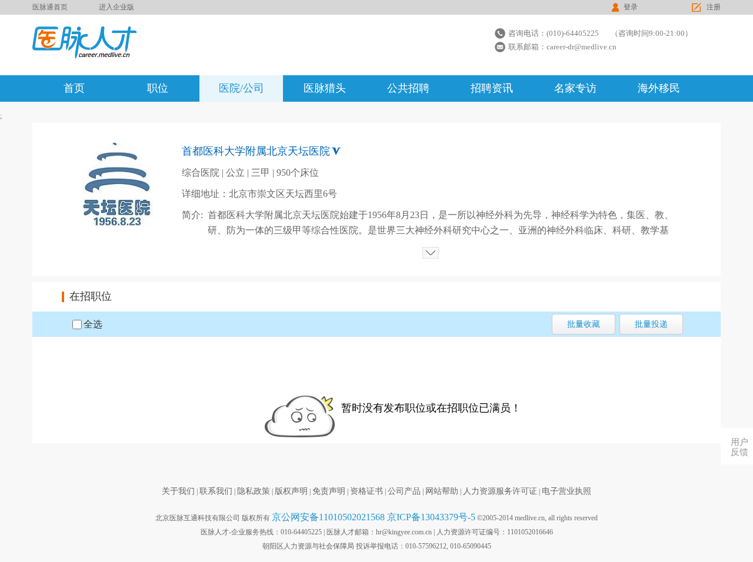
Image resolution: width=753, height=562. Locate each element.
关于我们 (178, 491)
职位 (157, 88)
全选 (93, 324)
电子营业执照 (566, 491)
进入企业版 (116, 7)
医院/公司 (241, 88)
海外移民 (659, 88)
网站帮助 (441, 491)
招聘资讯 (492, 88)
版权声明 (291, 491)
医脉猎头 (325, 88)
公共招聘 (408, 88)
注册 (714, 7)
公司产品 (404, 491)
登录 (631, 7)
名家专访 (575, 88)
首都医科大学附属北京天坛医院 (256, 151)
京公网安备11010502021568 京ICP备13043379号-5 (373, 517)
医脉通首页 (50, 7)
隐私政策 (253, 491)
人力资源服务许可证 (500, 491)
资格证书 (366, 491)
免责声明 (328, 491)
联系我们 (215, 491)
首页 (74, 88)
